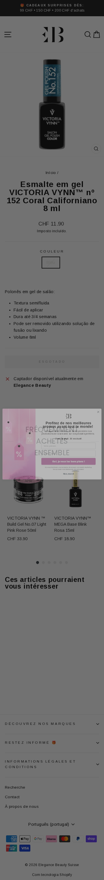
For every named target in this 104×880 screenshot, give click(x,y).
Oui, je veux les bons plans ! (68, 457)
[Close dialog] (98, 408)
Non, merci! (68, 469)
